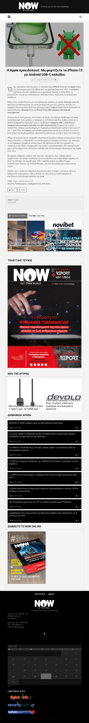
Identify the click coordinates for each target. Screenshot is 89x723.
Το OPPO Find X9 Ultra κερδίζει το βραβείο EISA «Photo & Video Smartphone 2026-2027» (43, 476)
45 (78, 428)
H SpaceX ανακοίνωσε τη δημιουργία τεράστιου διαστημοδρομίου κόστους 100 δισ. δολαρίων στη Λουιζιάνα (44, 489)
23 (78, 496)
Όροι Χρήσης (12, 618)
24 (13, 676)
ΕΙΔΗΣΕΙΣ (10, 25)
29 (78, 468)
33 (78, 441)
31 (78, 455)
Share (23, 190)
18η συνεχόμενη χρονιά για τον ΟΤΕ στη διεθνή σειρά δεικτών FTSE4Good (40, 502)
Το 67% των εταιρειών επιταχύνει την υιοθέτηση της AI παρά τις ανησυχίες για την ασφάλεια (43, 462)
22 (78, 507)
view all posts (12, 202)
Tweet (13, 190)
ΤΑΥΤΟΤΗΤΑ (40, 594)
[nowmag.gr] (29, 6)
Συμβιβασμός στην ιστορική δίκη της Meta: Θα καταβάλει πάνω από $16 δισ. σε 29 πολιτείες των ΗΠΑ (43, 514)
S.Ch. (35, 80)
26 (35, 676)
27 (46, 676)
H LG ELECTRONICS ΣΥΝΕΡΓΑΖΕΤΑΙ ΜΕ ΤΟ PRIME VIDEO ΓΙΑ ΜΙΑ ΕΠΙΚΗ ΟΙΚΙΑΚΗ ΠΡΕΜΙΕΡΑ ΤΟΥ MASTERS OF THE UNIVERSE (42, 435)
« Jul (9, 686)
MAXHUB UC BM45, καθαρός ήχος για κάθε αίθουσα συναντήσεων (36, 423)
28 (78, 482)
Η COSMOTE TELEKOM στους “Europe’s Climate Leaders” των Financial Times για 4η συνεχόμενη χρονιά (42, 448)
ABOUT (51, 594)
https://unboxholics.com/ (23, 181)
